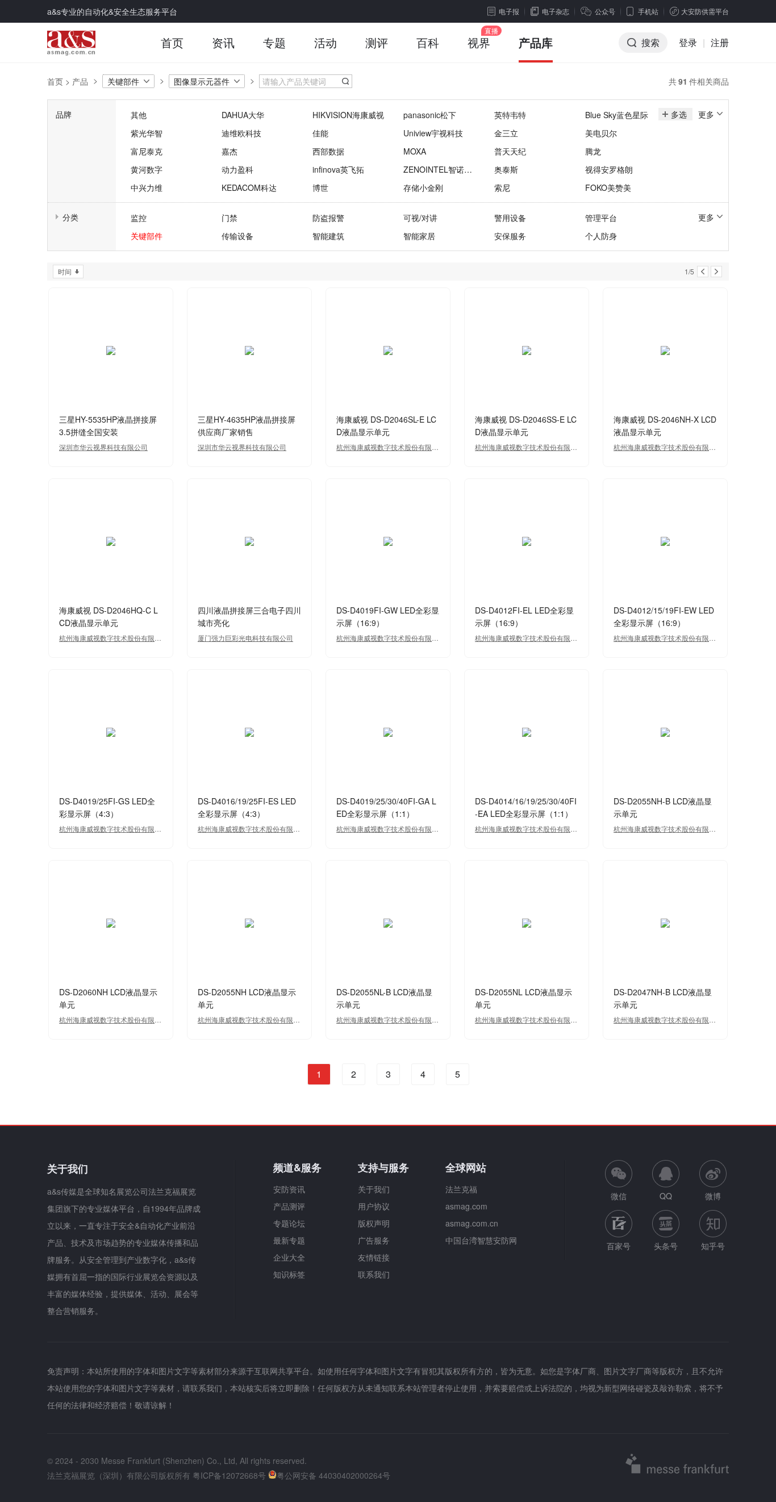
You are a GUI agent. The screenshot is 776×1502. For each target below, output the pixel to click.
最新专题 (289, 1240)
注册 (720, 42)
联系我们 (374, 1274)
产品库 (536, 42)
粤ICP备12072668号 (229, 1475)
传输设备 (237, 235)
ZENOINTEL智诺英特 (437, 170)
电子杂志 (555, 11)
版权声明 (374, 1223)
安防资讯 (289, 1189)
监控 (139, 217)
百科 (427, 42)
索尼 (502, 187)
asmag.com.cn (471, 1223)
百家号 (619, 1245)
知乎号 (713, 1245)
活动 (325, 42)
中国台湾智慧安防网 (481, 1240)
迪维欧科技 (241, 133)
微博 (713, 1195)
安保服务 (510, 235)
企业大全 (289, 1257)
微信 (618, 1180)
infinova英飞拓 (338, 169)
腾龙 (593, 151)
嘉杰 (229, 151)
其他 (139, 114)
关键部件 (123, 81)
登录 (688, 42)
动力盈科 (237, 169)
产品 (80, 81)
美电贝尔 (601, 133)
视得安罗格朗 (609, 169)
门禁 (229, 217)
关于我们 (374, 1189)
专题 (274, 42)
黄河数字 (146, 169)
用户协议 (374, 1206)
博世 (320, 187)
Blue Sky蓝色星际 (616, 114)
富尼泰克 (146, 151)
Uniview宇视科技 (433, 133)
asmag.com (466, 1206)
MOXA (414, 151)
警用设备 (510, 217)
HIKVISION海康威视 (348, 114)
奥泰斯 (506, 169)
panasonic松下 (429, 114)
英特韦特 (510, 114)
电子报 (509, 11)
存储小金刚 (423, 187)
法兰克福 (461, 1189)
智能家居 (419, 235)
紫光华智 (146, 133)
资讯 (223, 42)
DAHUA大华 (243, 114)
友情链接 (374, 1257)
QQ (666, 1195)
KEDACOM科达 (249, 187)
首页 (172, 42)
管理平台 (601, 217)
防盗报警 (328, 217)
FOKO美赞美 (608, 187)
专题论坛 (289, 1223)
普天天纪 (510, 151)
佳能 (320, 133)
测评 (376, 42)
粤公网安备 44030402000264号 (333, 1475)
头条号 (666, 1245)
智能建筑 (328, 235)
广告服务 (374, 1240)
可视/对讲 (420, 217)
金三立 (506, 133)
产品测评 (289, 1206)
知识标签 (289, 1274)
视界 (479, 42)
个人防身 (601, 235)
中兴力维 (146, 187)
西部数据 (328, 151)
